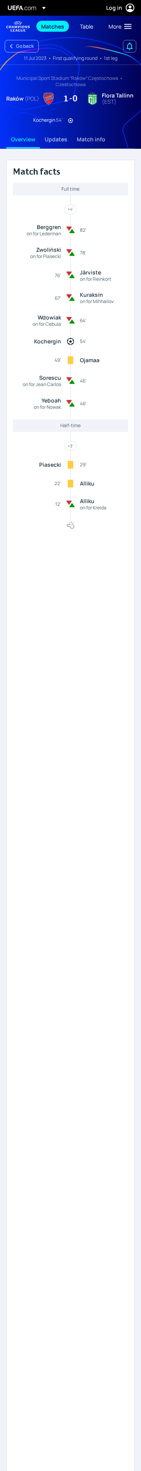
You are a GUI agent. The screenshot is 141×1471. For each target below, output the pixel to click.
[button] (118, 26)
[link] (52, 26)
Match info (91, 139)
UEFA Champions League (18, 26)
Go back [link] (25, 46)
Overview (23, 139)
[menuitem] (54, 26)
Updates (56, 139)
